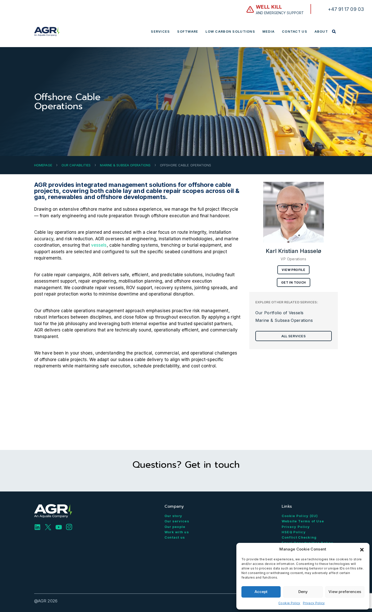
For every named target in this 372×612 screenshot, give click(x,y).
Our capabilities (76, 165)
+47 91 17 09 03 (346, 9)
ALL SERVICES (293, 336)
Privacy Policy (314, 603)
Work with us (176, 532)
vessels (99, 245)
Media (268, 31)
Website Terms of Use (303, 521)
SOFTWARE (187, 31)
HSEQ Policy (294, 532)
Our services (176, 521)
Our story (173, 516)
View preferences (344, 591)
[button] (361, 549)
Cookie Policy (289, 603)
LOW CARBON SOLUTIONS (230, 31)
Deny (303, 591)
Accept (261, 591)
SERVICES (160, 31)
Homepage (43, 165)
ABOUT (321, 31)
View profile (293, 270)
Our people (174, 527)
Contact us (174, 537)
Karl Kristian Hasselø (293, 251)
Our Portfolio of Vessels (279, 312)
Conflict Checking (299, 537)
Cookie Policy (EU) (300, 516)
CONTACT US (294, 31)
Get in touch (293, 282)
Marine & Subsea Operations (125, 165)
